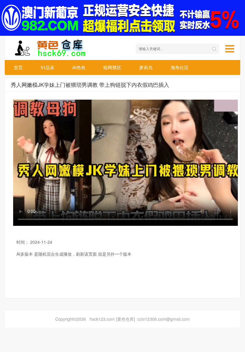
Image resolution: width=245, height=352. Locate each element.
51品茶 (47, 67)
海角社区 (180, 67)
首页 (18, 67)
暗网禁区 (112, 67)
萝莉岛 (146, 67)
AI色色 (78, 67)
